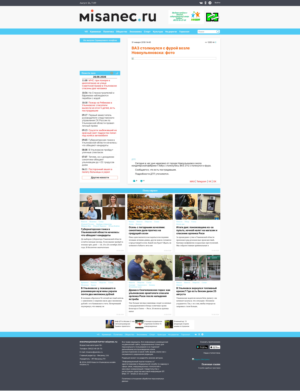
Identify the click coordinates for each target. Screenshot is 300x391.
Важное (131, 222)
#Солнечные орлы (135, 287)
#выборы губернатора (104, 224)
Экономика (135, 31)
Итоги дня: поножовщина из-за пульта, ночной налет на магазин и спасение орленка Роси (196, 230)
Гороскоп (184, 31)
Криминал (95, 31)
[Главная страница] (118, 14)
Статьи (101, 222)
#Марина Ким (86, 226)
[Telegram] (209, 3)
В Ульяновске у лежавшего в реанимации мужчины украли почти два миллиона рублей (99, 291)
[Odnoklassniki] (205, 3)
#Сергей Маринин (99, 226)
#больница (85, 285)
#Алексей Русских (87, 224)
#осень (131, 224)
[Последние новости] (111, 73)
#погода (138, 224)
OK (214, 181)
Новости (84, 222)
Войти (217, 2)
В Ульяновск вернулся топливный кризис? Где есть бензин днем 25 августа (196, 291)
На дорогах (171, 31)
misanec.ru (84, 364)
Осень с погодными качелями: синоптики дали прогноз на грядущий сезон (147, 230)
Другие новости (100, 177)
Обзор (187, 222)
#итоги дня (180, 224)
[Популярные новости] (116, 73)
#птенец (152, 285)
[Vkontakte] (201, 3)
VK (209, 181)
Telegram (201, 181)
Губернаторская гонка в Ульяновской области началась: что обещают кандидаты (100, 232)
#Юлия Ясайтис (114, 226)
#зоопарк (132, 285)
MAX (192, 181)
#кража (93, 285)
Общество (121, 31)
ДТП (134, 159)
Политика (108, 31)
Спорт (147, 31)
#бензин (179, 285)
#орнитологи (142, 285)
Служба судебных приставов (209, 368)
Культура (158, 31)
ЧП (86, 31)
